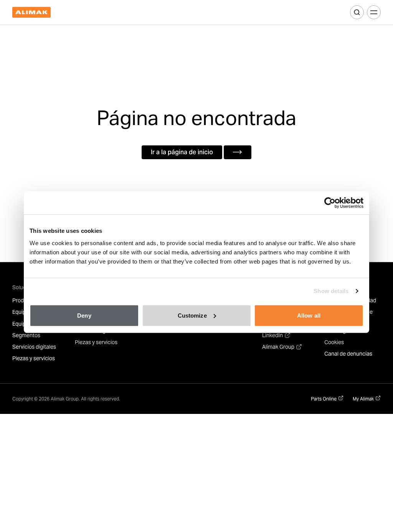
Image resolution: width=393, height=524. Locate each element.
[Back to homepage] (31, 12)
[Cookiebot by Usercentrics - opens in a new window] (329, 203)
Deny (84, 315)
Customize (192, 315)
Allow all (308, 315)
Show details (331, 291)
